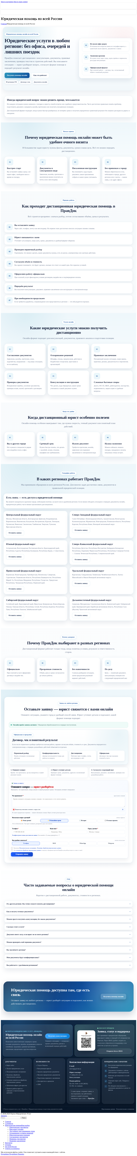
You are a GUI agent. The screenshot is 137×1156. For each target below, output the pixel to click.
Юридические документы (18, 1127)
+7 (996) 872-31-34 (76, 1075)
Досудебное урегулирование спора (22, 1131)
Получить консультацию (57, 1036)
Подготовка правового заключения (48, 1078)
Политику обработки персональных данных (49, 848)
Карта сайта (10, 1065)
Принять (21, 1154)
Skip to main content (21, 2)
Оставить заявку (15, 533)
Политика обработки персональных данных (14, 1076)
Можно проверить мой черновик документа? (24, 942)
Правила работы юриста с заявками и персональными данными (15, 1091)
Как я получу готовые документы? (20, 911)
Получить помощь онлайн (17, 75)
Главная (4, 24)
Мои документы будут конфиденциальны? (23, 957)
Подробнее (9, 1154)
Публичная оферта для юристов (17, 1085)
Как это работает (40, 75)
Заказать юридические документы (48, 1072)
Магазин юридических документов (48, 1075)
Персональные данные (108, 1109)
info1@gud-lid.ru (75, 1069)
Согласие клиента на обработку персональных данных (17, 1081)
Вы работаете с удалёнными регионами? (22, 965)
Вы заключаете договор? (16, 950)
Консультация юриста (44, 1068)
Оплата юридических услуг (15, 1068)
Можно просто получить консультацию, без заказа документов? (31, 919)
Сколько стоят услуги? (15, 927)
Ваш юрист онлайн (16, 1129)
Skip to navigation (7, 2)
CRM (39, 1084)
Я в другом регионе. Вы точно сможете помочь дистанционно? (31, 904)
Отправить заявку (22, 854)
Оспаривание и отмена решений (21, 1133)
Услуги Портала (42, 1065)
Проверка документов (17, 1139)
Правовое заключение (17, 1141)
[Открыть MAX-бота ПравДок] (86, 1040)
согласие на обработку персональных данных (28, 850)
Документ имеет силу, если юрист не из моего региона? (28, 934)
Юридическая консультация (19, 1135)
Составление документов (18, 1137)
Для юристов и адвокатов (45, 1081)
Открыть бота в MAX (114, 1051)
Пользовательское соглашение (27, 848)
